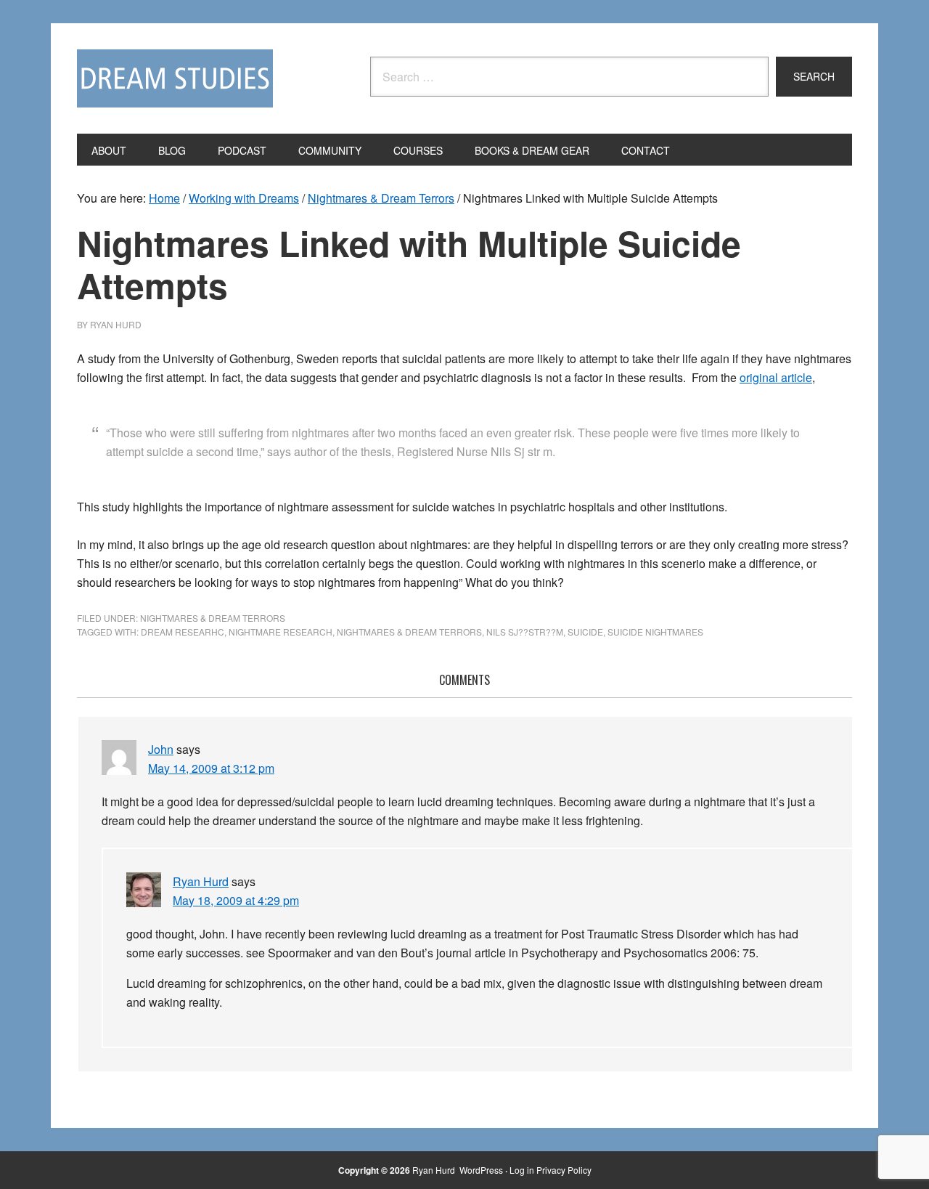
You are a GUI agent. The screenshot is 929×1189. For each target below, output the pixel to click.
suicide (585, 631)
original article (776, 377)
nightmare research (280, 631)
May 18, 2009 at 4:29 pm (236, 900)
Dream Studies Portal (175, 78)
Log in (521, 1170)
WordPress (481, 1170)
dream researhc (182, 631)
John (160, 749)
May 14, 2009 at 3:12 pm (211, 768)
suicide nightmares (655, 631)
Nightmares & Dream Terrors (212, 618)
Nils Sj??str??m (524, 631)
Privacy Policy (564, 1170)
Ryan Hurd (201, 881)
